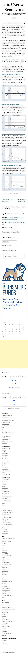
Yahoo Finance (5, 533)
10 (2, 329)
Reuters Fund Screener (7, 591)
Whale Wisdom (5, 571)
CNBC (3, 465)
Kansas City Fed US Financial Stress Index (11, 165)
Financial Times (5, 469)
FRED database (10, 61)
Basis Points (4, 482)
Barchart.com (4, 529)
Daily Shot (4, 486)
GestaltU (4, 614)
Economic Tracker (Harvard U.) (8, 609)
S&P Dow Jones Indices (7, 564)
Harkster (4, 450)
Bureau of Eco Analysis (7, 415)
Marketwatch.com (5, 470)
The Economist (5, 467)
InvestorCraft (4, 586)
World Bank (4, 443)
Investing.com (5, 531)
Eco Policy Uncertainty (6, 541)
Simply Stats (4, 631)
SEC (2, 429)
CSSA (3, 605)
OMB (3, 427)
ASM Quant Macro (6, 602)
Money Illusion (5, 498)
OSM (3, 617)
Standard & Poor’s (6, 566)
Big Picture (4, 484)
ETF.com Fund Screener (7, 581)
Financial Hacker (5, 612)
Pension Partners (5, 502)
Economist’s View (5, 491)
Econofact (4, 489)
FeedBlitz (9, 245)
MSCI (3, 548)
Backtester (4, 579)
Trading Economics (6, 569)
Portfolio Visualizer (6, 590)
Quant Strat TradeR (6, 626)
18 (5, 331)
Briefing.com (4, 640)
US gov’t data (4, 574)
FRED (3, 546)
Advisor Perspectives (6, 481)
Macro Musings (5, 519)
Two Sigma (4, 635)
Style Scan (4, 593)
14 (16, 329)
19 (9, 331)
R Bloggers (4, 629)
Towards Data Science (6, 633)
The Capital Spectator (14, 6)
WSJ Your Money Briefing (7, 524)
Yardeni (3, 505)
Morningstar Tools (6, 588)
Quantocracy (5, 624)
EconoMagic (4, 540)
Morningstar (4, 550)
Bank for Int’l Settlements (7, 438)
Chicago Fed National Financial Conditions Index (13, 134)
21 (16, 331)
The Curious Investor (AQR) (7, 512)
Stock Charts (4, 567)
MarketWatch (5, 643)
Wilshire (3, 572)
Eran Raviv (4, 610)
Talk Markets (4, 458)
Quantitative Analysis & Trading (8, 621)
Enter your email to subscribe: (8, 237)
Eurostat (3, 545)
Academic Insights (5, 479)
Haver (3, 495)
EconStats (4, 543)
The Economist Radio (6, 514)
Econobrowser (5, 488)
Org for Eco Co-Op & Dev (7, 441)
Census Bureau (5, 418)
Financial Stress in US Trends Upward (15, 214)
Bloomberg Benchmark (7, 510)
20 (12, 331)
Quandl (3, 557)
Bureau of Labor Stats (6, 417)
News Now (4, 451)
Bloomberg (4, 463)
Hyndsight (4, 616)
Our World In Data (5, 553)
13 (12, 329)
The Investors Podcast (6, 517)
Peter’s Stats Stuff (5, 619)
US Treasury (4, 431)
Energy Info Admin (6, 422)
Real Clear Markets (6, 453)
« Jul (3, 336)
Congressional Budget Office (8, 420)
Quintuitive (4, 628)
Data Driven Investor (6, 607)
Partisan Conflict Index (6, 555)
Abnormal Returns (6, 448)
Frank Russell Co (5, 559)
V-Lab (3, 597)
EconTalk (4, 515)
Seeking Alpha (5, 455)
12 (9, 329)
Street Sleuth (4, 457)
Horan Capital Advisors (7, 496)
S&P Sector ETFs (5, 562)
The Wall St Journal (6, 474)
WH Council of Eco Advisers (7, 432)
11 (5, 329)
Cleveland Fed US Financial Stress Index (11, 74)
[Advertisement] (14, 354)
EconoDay (4, 642)
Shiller (3, 560)
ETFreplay (4, 583)
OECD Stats (4, 552)
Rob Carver (4, 604)
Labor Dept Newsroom (6, 425)
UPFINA (3, 503)
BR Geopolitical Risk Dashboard (8, 538)
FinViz (3, 585)
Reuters (3, 472)
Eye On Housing (5, 493)
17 (2, 331)
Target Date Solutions (6, 595)
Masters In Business (6, 522)
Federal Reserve (5, 424)
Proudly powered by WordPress (8, 652)
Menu (14, 17)
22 (19, 331)
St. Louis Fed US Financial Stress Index (11, 104)
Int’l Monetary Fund (6, 439)
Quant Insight (5, 623)
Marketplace (4, 521)
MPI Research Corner (6, 500)
